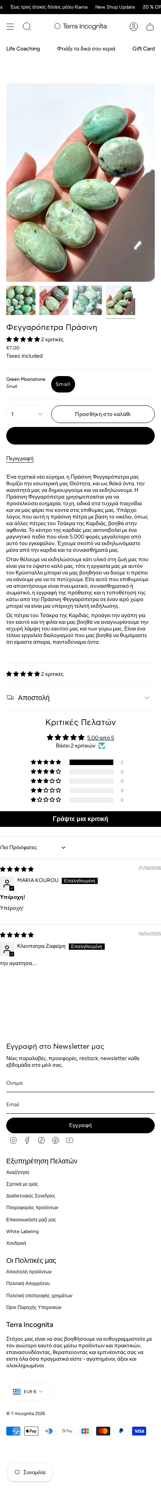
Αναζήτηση (17, 1172)
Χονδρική (16, 1243)
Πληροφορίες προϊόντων (32, 1207)
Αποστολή (34, 697)
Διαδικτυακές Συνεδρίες (30, 1196)
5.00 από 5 (100, 738)
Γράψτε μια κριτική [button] (80, 819)
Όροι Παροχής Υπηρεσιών (33, 1307)
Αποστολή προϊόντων (29, 1272)
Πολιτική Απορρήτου (28, 1283)
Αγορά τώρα (80, 435)
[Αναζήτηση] (27, 27)
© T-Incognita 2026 (25, 1413)
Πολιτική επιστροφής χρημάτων (39, 1295)
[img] (17, 869)
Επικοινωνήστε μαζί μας (31, 1220)
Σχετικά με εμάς (22, 1184)
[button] (23, 339)
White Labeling (22, 1231)
